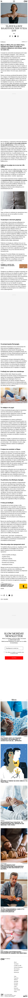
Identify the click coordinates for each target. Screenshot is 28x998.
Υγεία (14, 33)
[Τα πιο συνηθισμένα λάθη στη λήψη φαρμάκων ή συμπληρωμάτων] (14, 889)
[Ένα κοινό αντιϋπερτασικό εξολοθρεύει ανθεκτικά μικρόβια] (14, 932)
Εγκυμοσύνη (3, 736)
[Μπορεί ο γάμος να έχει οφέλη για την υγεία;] (14, 761)
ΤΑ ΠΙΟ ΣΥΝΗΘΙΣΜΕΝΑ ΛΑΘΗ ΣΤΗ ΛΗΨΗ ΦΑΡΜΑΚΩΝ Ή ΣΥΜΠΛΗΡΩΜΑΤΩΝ (12, 911)
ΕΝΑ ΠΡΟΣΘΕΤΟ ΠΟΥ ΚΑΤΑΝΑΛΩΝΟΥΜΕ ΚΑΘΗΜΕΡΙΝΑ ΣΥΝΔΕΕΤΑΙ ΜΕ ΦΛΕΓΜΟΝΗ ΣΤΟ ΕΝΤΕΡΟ (12, 867)
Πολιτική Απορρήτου (18, 967)
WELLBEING (5, 599)
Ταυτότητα (16, 963)
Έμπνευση (16, 988)
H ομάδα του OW (17, 965)
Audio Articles (17, 989)
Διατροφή (2, 267)
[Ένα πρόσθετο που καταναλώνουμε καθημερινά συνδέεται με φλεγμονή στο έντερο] (14, 845)
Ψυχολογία (16, 978)
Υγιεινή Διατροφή (3, 863)
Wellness (16, 979)
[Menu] (14, 1)
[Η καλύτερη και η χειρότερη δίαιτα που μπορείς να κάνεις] (23, 586)
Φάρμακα (2, 907)
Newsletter (16, 970)
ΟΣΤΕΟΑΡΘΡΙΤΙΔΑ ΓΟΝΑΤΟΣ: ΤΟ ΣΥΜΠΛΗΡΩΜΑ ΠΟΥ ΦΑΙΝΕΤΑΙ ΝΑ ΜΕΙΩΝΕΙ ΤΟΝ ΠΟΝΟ (12, 824)
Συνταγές (16, 983)
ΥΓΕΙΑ (2, 599)
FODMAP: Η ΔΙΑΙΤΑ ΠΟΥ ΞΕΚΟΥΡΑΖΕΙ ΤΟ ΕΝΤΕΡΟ (7, 265)
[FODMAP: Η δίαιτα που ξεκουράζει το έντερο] (23, 266)
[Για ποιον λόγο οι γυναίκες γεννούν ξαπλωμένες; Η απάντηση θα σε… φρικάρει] (14, 718)
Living (15, 986)
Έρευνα (2, 950)
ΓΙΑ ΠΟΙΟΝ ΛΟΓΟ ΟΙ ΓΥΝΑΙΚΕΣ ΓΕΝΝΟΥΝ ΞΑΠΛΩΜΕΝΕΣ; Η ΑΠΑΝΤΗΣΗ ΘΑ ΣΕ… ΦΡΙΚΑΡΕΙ (11, 739)
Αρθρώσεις (2, 820)
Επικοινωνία (16, 972)
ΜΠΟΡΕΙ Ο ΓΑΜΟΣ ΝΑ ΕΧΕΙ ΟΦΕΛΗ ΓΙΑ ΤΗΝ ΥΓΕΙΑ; (14, 781)
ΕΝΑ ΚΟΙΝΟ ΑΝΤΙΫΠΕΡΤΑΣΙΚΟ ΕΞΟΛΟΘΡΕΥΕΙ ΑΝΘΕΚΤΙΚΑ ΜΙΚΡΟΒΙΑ (14, 952)
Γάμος (2, 779)
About (15, 962)
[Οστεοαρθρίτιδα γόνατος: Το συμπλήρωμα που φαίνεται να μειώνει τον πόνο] (14, 803)
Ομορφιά (16, 984)
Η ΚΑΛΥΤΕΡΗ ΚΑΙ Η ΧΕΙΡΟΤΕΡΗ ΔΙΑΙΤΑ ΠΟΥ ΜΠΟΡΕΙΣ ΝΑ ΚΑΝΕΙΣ (7, 585)
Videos (15, 991)
